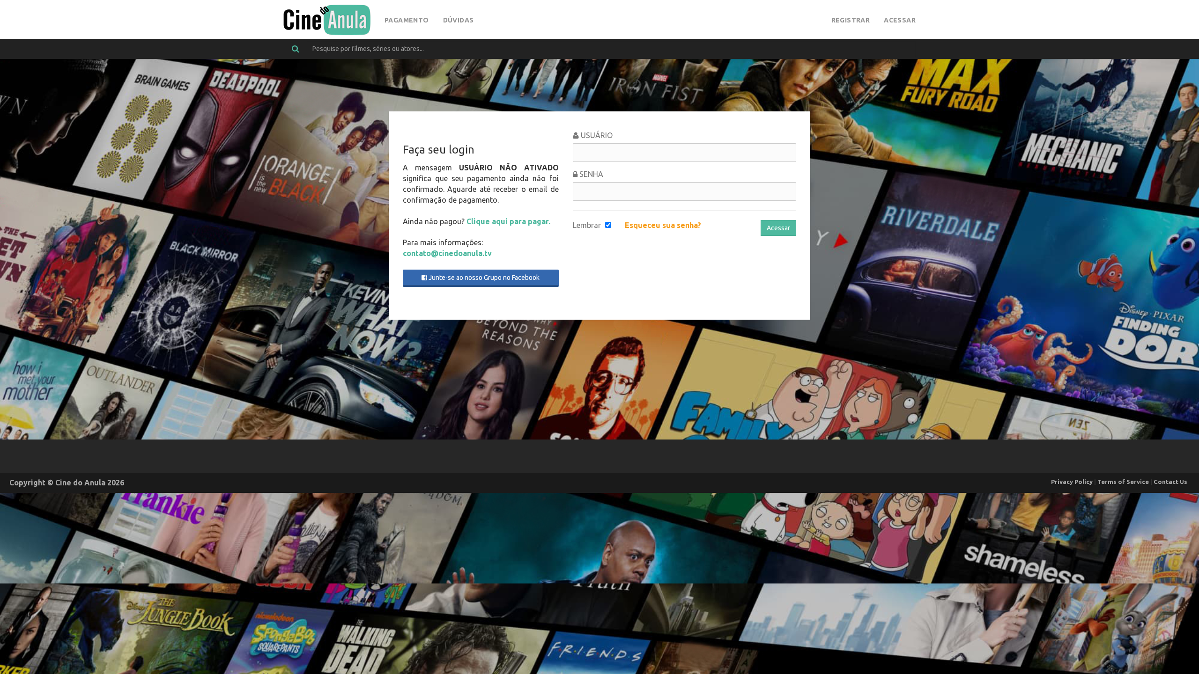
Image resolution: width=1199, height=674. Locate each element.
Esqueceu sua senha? (663, 225)
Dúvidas (458, 20)
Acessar (900, 20)
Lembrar (587, 225)
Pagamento (407, 20)
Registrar (850, 20)
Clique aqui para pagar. (508, 221)
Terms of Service (1123, 481)
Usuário (596, 135)
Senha (590, 174)
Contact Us (1170, 481)
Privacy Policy (1072, 481)
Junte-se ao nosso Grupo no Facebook (483, 277)
